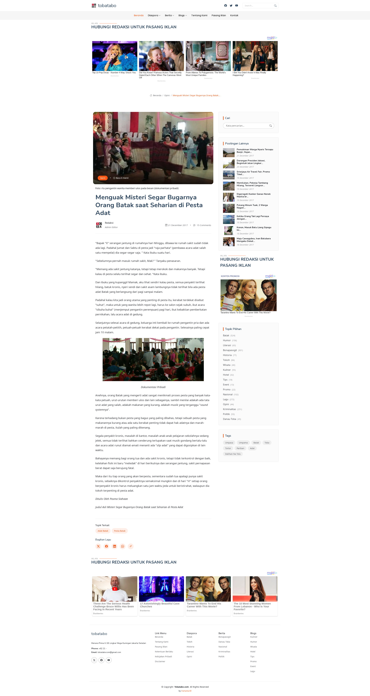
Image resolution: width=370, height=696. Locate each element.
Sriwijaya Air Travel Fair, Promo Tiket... (253, 173)
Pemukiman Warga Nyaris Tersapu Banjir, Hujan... (255, 151)
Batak (229, 335)
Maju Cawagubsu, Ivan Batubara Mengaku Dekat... (254, 240)
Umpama (243, 442)
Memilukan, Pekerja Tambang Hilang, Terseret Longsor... (252, 184)
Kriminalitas (232, 409)
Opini (167, 95)
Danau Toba (232, 419)
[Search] (270, 125)
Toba (267, 442)
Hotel (228, 374)
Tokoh (229, 360)
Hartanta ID (186, 690)
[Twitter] (231, 6)
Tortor (228, 448)
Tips (227, 379)
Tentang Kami (199, 15)
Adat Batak (103, 530)
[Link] (131, 546)
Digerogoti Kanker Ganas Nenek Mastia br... (254, 195)
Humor (230, 340)
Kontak (234, 15)
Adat (252, 448)
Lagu (228, 399)
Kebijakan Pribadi (163, 657)
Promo (229, 389)
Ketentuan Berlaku (164, 652)
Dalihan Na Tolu (233, 454)
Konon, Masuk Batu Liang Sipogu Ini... (254, 228)
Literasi (229, 345)
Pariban (240, 448)
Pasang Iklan (219, 15)
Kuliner (229, 369)
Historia (229, 355)
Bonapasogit (233, 350)
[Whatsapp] (122, 546)
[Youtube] (236, 6)
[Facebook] (225, 6)
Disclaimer (160, 661)
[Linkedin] (114, 546)
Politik (229, 414)
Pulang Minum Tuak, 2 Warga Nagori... (252, 206)
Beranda (139, 15)
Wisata (229, 365)
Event (228, 384)
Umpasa (229, 442)
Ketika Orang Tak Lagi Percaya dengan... (253, 217)
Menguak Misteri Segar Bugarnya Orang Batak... (196, 95)
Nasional (230, 394)
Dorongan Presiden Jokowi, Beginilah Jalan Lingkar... (251, 162)
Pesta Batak (119, 530)
